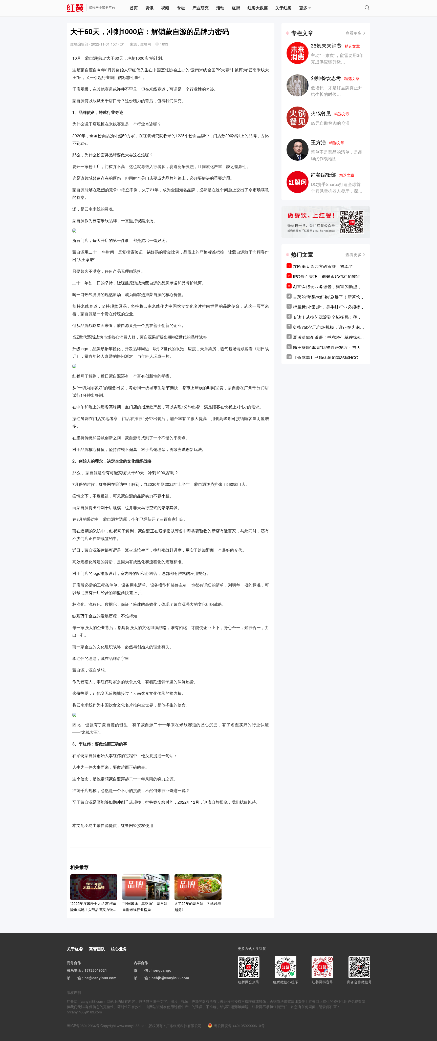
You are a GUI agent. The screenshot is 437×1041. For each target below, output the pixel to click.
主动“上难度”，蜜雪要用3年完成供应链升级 (337, 58)
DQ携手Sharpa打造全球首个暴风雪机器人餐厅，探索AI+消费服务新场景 (336, 190)
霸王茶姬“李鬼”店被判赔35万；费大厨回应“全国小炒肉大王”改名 (329, 347)
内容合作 (141, 962)
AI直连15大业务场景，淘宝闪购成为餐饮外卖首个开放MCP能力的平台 (327, 286)
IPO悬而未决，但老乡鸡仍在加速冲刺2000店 (329, 276)
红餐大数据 (258, 8)
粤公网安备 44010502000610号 (239, 1025)
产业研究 (200, 8)
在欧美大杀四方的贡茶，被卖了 (323, 266)
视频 (165, 8)
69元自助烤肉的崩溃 (330, 123)
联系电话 (74, 970)
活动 (220, 8)
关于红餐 (283, 8)
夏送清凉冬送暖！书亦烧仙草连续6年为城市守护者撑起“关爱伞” (328, 337)
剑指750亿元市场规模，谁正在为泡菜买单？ (328, 327)
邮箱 (77, 977)
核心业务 (119, 949)
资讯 (149, 8)
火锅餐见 (330, 113)
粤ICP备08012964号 (83, 1025)
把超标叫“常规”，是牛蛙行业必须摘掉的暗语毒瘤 (329, 307)
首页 (134, 8)
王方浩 (327, 142)
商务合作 (74, 962)
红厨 (236, 8)
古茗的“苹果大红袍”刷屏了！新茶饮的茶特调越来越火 (329, 297)
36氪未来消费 (335, 45)
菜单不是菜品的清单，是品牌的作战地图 (336, 155)
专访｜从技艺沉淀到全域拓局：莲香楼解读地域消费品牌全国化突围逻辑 (327, 317)
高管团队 (97, 949)
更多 (303, 8)
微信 (144, 970)
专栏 (181, 8)
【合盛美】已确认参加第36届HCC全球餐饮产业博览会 (327, 357)
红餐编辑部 (332, 174)
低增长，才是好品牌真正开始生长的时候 (336, 90)
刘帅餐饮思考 (335, 77)
